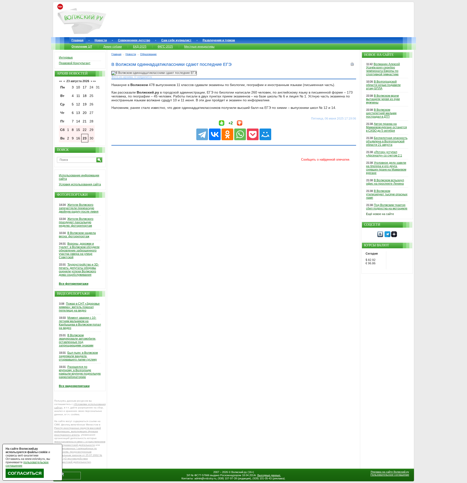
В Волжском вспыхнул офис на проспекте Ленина (385, 182)
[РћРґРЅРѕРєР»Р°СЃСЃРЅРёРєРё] (227, 134)
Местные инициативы (199, 46)
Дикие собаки (112, 46)
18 (85, 96)
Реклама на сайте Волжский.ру (390, 471)
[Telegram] (202, 134)
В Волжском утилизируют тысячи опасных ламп (386, 194)
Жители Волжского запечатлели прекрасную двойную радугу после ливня (79, 208)
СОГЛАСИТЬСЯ (25, 473)
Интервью (66, 57)
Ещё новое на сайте (380, 214)
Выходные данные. (269, 475)
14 (78, 121)
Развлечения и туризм (219, 40)
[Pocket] (253, 134)
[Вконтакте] (380, 236)
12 (78, 104)
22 (85, 130)
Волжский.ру (239, 472)
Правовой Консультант (74, 63)
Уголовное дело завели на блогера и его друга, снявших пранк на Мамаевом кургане (386, 168)
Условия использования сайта (80, 184)
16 (78, 138)
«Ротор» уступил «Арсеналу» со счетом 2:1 (384, 153)
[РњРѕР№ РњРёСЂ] (265, 134)
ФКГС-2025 (165, 46)
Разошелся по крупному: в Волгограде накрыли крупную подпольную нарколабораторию (80, 372)
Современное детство (134, 40)
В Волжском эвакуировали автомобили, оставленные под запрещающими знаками (77, 340)
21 (85, 121)
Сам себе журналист (176, 40)
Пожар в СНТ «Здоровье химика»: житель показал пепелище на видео (79, 307)
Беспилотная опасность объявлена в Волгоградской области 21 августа (386, 141)
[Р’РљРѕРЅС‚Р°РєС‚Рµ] (215, 134)
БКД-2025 (139, 46)
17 (85, 87)
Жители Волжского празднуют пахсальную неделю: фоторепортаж (76, 222)
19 (85, 104)
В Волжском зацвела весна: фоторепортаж (77, 234)
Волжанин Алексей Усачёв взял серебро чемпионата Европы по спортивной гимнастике (383, 69)
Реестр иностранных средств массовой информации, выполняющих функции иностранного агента (77, 431)
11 (78, 96)
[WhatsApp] (240, 134)
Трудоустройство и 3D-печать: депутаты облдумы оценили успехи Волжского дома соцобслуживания (79, 269)
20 (85, 113)
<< (60, 81)
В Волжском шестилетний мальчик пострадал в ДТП (381, 113)
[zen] (394, 236)
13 (78, 113)
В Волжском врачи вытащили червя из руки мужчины (383, 99)
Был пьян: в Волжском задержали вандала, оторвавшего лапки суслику (78, 356)
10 (78, 87)
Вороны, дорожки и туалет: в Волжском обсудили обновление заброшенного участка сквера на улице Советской (79, 250)
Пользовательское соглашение (389, 474)
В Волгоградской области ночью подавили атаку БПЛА (383, 85)
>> (94, 81)
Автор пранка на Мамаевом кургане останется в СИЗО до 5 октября (386, 127)
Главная (77, 40)
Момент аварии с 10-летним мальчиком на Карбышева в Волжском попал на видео (80, 323)
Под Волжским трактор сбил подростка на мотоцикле (386, 206)
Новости (101, 40)
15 (78, 130)
